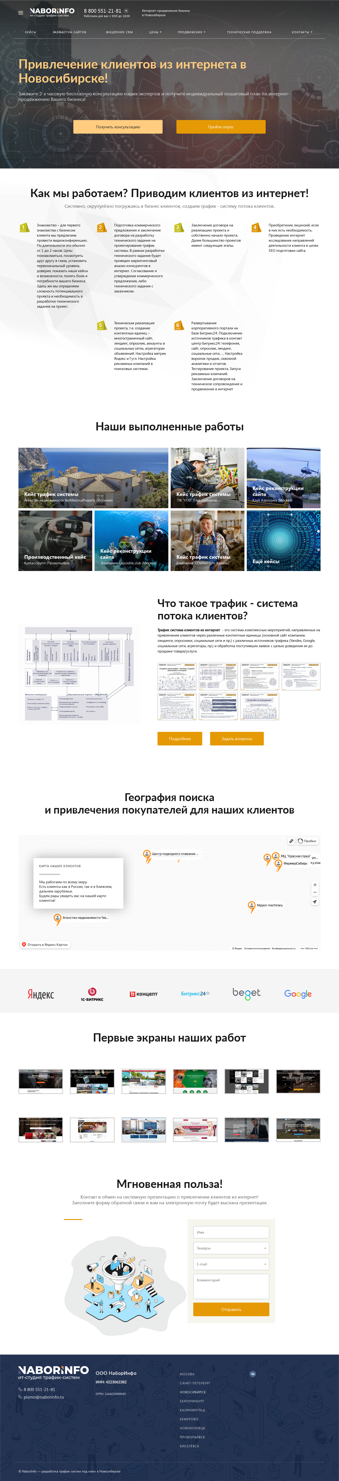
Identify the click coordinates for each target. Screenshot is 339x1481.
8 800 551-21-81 (102, 10)
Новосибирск (193, 1392)
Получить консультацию (118, 126)
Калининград (192, 1410)
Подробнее (180, 738)
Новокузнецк (192, 1428)
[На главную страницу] (52, 12)
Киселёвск (189, 1446)
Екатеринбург (192, 1401)
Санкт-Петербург (195, 1383)
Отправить (231, 1309)
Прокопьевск (192, 1437)
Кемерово (189, 1419)
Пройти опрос (221, 126)
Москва (187, 1374)
